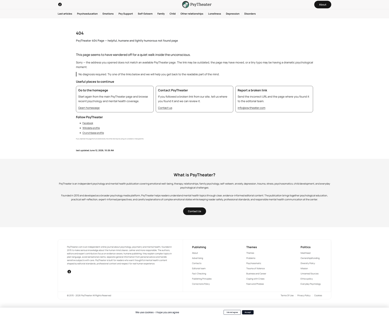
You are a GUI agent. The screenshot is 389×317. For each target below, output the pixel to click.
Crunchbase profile (93, 132)
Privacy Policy (303, 295)
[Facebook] (60, 4)
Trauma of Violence (255, 268)
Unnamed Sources (309, 273)
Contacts (196, 263)
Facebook (88, 123)
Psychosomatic (253, 263)
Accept (248, 312)
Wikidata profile (91, 128)
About (195, 252)
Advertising (197, 258)
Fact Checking (199, 273)
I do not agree (232, 312)
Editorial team (199, 268)
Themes (250, 252)
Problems (250, 258)
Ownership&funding (310, 258)
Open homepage (89, 108)
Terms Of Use (287, 295)
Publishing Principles (202, 278)
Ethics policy (307, 278)
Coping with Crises (255, 278)
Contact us (165, 108)
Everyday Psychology (311, 283)
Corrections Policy (201, 283)
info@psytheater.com (251, 108)
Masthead (305, 252)
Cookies (318, 295)
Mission (304, 268)
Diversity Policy (308, 263)
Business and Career (256, 273)
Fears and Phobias (255, 283)
